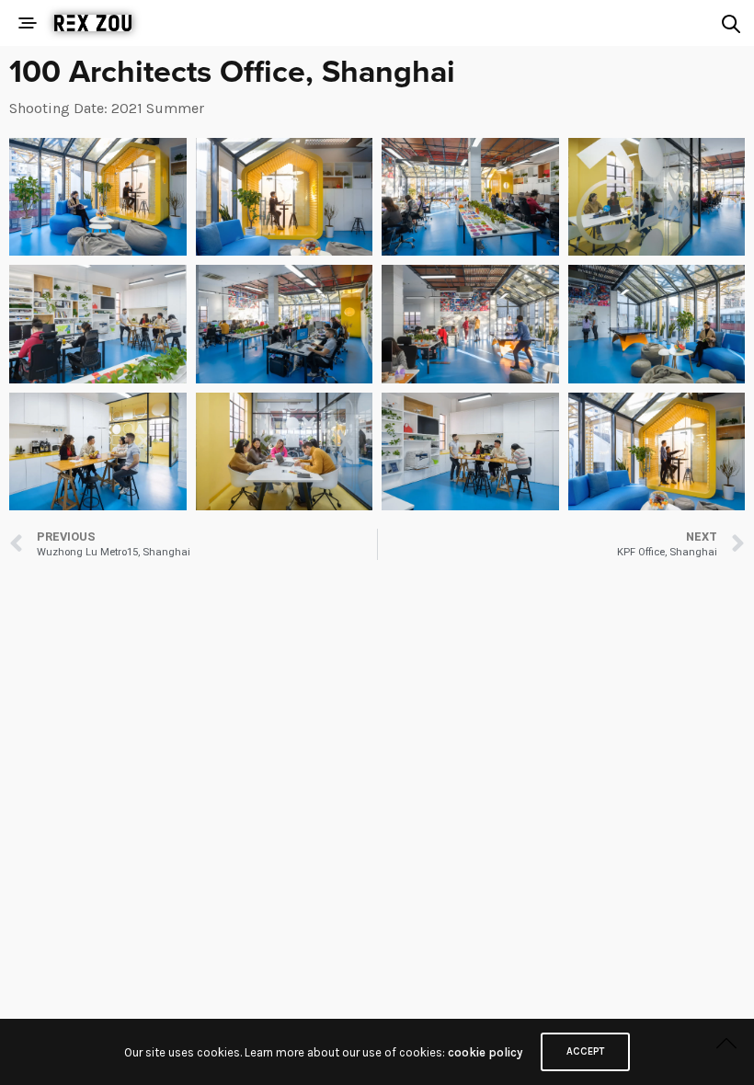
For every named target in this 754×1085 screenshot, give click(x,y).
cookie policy (485, 1052)
